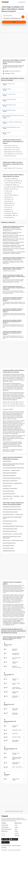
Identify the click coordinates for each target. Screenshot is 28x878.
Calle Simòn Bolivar (7, 461)
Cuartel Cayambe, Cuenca (17, 540)
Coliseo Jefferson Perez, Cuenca (10, 528)
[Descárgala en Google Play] (5, 839)
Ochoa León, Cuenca (7, 533)
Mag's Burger (17, 496)
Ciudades (16, 833)
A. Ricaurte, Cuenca (7, 523)
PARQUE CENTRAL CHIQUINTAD (10, 472)
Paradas (16, 831)
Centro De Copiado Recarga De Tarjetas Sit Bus (13, 467)
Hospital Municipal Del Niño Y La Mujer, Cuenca (13, 526)
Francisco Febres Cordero (8, 491)
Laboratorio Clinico (18, 483)
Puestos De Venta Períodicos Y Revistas (12, 478)
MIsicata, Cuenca (6, 540)
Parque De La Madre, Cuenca (9, 543)
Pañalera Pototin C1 (7, 485)
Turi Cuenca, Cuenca (17, 533)
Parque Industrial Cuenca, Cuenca (10, 511)
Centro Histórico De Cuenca (9, 493)
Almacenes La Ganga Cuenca (9, 475)
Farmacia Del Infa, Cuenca (8, 514)
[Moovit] (5, 2)
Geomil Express (6, 470)
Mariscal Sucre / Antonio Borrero (10, 480)
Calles (16, 829)
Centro (22, 496)
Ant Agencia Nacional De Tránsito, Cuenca (12, 509)
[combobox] (14, 16)
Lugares (16, 827)
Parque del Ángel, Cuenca (8, 545)
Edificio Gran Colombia (8, 483)
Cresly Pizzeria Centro (8, 496)
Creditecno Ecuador (15, 470)
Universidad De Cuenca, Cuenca (10, 520)
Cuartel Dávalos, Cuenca (8, 548)
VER (17, 145)
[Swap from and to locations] (22, 16)
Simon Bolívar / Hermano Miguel (10, 488)
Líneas (16, 825)
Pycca (11, 498)
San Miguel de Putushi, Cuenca (9, 531)
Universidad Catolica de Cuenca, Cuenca (12, 506)
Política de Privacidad (16, 845)
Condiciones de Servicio (6, 845)
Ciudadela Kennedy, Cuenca (9, 550)
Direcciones (17, 835)
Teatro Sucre (6, 498)
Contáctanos (3, 847)
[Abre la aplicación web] (5, 842)
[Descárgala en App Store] (14, 839)
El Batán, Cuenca (19, 514)
